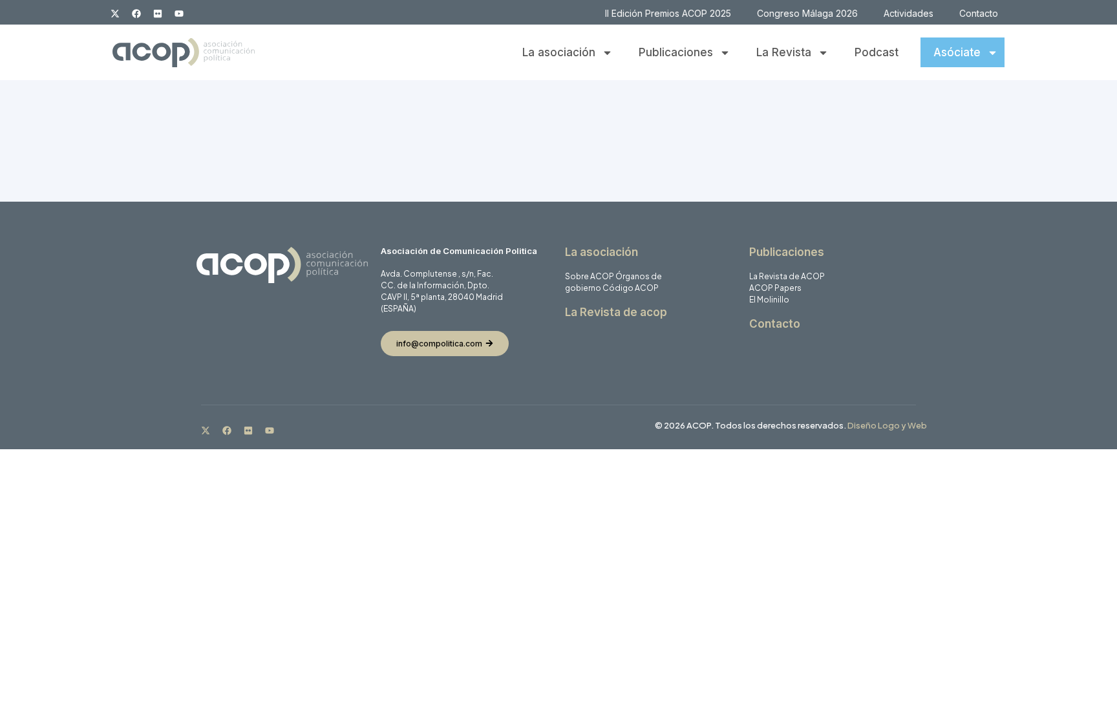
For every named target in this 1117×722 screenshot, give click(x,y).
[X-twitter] (115, 14)
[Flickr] (158, 14)
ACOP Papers (775, 288)
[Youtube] (179, 14)
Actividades (908, 13)
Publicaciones (676, 52)
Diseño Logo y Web (887, 425)
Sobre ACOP (589, 276)
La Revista (783, 52)
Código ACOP (630, 288)
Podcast (877, 52)
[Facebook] (136, 14)
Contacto (978, 13)
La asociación (558, 52)
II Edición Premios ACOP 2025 (668, 13)
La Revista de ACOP (787, 276)
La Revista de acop (616, 312)
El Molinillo (769, 299)
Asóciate (957, 52)
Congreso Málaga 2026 (807, 13)
